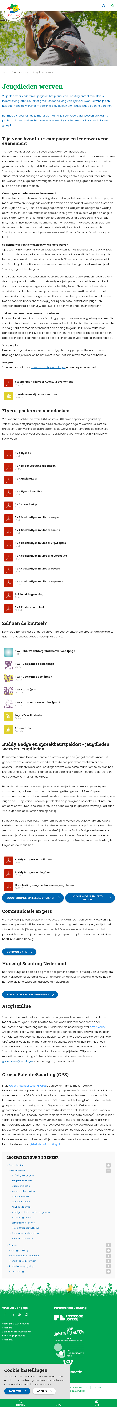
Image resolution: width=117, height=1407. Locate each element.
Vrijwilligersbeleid (20, 1196)
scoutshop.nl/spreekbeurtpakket (31, 898)
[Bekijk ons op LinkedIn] (12, 1314)
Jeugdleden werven (22, 1181)
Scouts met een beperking (25, 1233)
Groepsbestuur (16, 1165)
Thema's (13, 1245)
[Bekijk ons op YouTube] (19, 1314)
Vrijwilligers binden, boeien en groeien (31, 1212)
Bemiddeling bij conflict (23, 1223)
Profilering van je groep (23, 1175)
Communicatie (17, 952)
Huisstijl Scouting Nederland (28, 994)
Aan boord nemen (21, 1207)
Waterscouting (16, 1271)
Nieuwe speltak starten (23, 1191)
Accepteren (15, 1391)
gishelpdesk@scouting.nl (17, 1061)
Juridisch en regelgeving (21, 1266)
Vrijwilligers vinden (21, 1202)
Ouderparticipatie (21, 1186)
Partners (97, 1387)
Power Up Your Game (22, 1238)
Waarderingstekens (22, 1217)
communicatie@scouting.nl (48, 367)
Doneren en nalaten (78, 1387)
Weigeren (42, 1391)
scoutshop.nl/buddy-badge (87, 897)
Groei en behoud (20, 72)
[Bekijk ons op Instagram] (26, 1314)
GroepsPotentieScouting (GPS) (27, 1085)
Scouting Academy (18, 1250)
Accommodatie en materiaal (24, 1255)
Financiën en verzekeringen (22, 1261)
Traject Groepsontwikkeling (25, 1228)
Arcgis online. (98, 1027)
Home (5, 72)
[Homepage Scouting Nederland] (13, 10)
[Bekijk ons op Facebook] (5, 1314)
